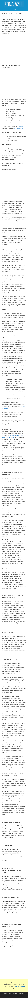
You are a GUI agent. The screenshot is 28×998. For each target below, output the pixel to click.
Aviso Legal (6, 993)
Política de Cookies (20, 993)
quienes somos (18, 128)
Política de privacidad (13, 993)
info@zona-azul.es (20, 986)
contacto (20, 126)
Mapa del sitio (14, 996)
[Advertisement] (14, 50)
